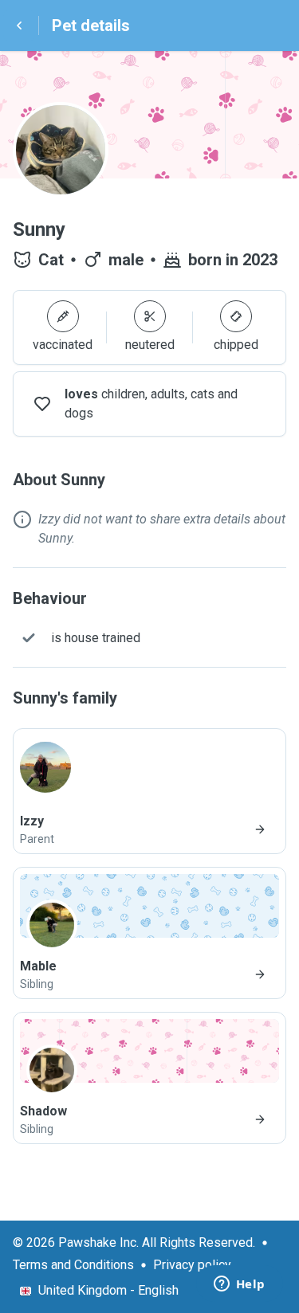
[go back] (19, 25)
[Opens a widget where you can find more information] (239, 1285)
